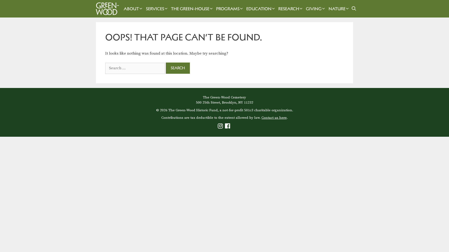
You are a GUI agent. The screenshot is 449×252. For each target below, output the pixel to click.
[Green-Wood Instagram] (221, 127)
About (131, 8)
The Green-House (190, 8)
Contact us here (274, 118)
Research (288, 8)
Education (259, 8)
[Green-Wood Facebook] (228, 127)
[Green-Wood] (106, 9)
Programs (227, 8)
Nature (337, 8)
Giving (314, 8)
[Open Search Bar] (354, 9)
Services (155, 8)
